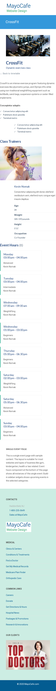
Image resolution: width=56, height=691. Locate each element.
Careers (9, 595)
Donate (9, 601)
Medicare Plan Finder (16, 572)
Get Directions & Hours (16, 607)
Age (16, 205)
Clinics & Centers (14, 549)
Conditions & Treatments (17, 554)
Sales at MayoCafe (18, 515)
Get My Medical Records (17, 566)
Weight (18, 214)
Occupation (20, 233)
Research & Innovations (17, 624)
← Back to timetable (10, 73)
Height (18, 224)
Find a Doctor (12, 560)
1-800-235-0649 (17, 510)
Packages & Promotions (17, 618)
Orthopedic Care (13, 578)
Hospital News (12, 613)
